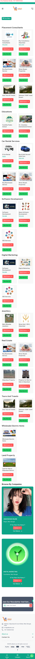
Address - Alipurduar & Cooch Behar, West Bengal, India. (17, 624)
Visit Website (17, 531)
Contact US (17, 528)
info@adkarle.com (9, 627)
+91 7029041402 (9, 630)
